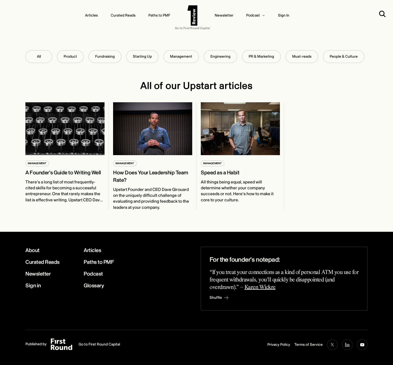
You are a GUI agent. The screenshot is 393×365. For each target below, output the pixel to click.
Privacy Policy (278, 344)
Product (70, 56)
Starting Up (142, 56)
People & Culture (344, 56)
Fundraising (105, 56)
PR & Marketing (261, 56)
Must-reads (301, 56)
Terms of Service (308, 344)
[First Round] (192, 15)
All (39, 56)
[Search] (383, 14)
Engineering (220, 56)
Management (181, 56)
